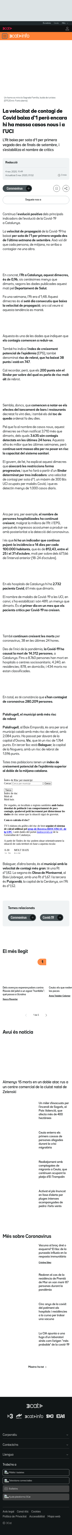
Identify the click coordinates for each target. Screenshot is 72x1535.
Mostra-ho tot (36, 1367)
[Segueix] (28, 188)
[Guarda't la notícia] (56, 188)
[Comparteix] (66, 188)
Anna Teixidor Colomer (59, 996)
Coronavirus (15, 188)
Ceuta (56, 23)
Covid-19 (48, 917)
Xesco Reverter (10, 999)
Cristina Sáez (45, 1263)
